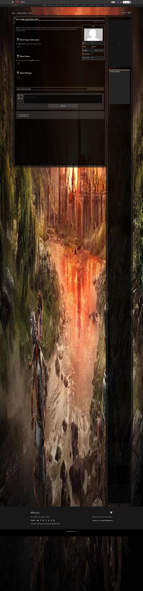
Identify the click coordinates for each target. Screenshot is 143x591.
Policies (110, 516)
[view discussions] (122, 12)
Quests (39, 43)
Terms (103, 516)
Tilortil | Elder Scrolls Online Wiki (27, 19)
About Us (43, 516)
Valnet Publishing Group (107, 520)
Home (13, 13)
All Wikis (35, 516)
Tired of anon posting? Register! (95, 88)
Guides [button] (98, 5)
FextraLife (94, 520)
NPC (23, 27)
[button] (113, 2)
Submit (63, 106)
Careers (99, 516)
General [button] (52, 5)
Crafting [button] (84, 5)
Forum (39, 516)
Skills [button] (68, 5)
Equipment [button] (75, 5)
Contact (47, 516)
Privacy (106, 516)
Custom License (56, 523)
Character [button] (60, 5)
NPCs (30, 13)
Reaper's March (99, 50)
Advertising (94, 516)
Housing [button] (106, 5)
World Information (22, 13)
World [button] (91, 5)
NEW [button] (44, 5)
